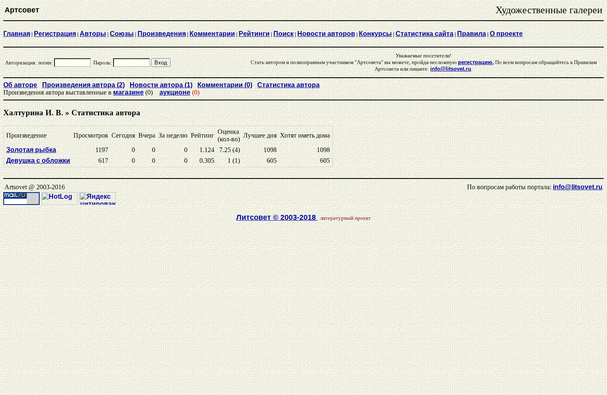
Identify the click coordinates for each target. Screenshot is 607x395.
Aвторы (93, 33)
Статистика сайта (424, 33)
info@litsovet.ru (577, 186)
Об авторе (20, 84)
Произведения (162, 33)
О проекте (506, 33)
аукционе (174, 92)
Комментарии (212, 33)
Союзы (122, 33)
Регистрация (55, 33)
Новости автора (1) (161, 84)
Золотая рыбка (31, 149)
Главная (16, 33)
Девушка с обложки (38, 160)
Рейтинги (254, 33)
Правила (471, 33)
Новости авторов (326, 33)
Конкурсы (375, 33)
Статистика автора (288, 84)
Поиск (283, 33)
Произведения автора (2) (83, 84)
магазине (128, 92)
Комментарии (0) (224, 84)
